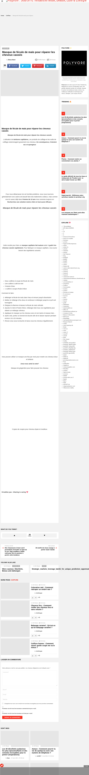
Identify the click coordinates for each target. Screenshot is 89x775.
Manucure (66, 316)
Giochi (65, 301)
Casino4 (65, 275)
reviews (65, 370)
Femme (65, 295)
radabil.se (66, 365)
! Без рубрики (67, 226)
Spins (64, 381)
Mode (64, 327)
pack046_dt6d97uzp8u (69, 344)
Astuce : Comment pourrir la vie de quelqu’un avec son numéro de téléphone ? (43, 751)
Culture (65, 290)
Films (64, 297)
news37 (65, 334)
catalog (65, 280)
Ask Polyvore (66, 254)
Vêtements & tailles (68, 387)
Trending (2, 765)
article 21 (65, 247)
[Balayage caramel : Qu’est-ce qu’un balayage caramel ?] (15, 629)
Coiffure (14, 580)
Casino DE (16, 566)
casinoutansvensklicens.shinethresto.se (74, 278)
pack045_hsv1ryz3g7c (69, 342)
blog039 (65, 257)
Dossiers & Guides (68, 292)
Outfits (65, 341)
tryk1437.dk (66, 384)
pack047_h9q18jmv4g (69, 348)
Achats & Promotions (69, 236)
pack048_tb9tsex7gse (69, 351)
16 (64, 231)
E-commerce (66, 294)
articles (65, 252)
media (65, 323)
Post (44, 566)
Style (64, 382)
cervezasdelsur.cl (68, 282)
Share (3, 72)
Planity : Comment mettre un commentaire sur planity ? (72, 160)
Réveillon (65, 368)
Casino (65, 262)
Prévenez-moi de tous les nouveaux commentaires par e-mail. (19, 708)
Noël (64, 337)
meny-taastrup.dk (68, 325)
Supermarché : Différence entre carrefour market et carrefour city (73, 196)
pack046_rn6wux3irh (69, 346)
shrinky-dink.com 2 (68, 377)
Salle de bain (66, 372)
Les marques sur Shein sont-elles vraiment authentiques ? (73, 213)
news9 (65, 335)
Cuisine (65, 289)
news (64, 330)
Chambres (66, 283)
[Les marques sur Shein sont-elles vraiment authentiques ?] (74, 205)
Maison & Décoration (69, 315)
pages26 (65, 358)
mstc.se (65, 328)
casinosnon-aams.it (68, 276)
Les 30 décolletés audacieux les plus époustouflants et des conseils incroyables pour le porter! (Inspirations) (14, 752)
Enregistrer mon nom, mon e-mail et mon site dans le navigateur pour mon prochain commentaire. (29, 703)
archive (65, 242)
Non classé (66, 339)
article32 (65, 250)
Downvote (44, 535)
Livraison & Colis (67, 313)
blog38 (65, 261)
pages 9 (65, 356)
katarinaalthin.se (67, 308)
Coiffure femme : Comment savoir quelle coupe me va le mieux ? (43, 645)
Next (88, 3)
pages (65, 355)
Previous (1, 3)
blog (64, 256)
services (65, 374)
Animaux (65, 240)
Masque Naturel (67, 322)
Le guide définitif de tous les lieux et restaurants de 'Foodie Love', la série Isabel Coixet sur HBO (74, 178)
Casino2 (65, 271)
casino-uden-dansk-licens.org (71, 268)
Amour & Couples (68, 238)
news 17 (65, 332)
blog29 (65, 259)
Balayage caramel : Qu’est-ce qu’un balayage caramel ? (43, 626)
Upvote (14, 535)
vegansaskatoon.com (69, 386)
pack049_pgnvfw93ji (68, 353)
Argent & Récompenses (69, 243)
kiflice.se (65, 309)
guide (64, 302)
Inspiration (66, 306)
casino (65, 264)
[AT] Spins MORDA (68, 228)
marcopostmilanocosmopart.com (72, 320)
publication (66, 363)
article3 (65, 249)
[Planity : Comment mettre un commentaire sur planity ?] (74, 150)
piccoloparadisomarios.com (70, 360)
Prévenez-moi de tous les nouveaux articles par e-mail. (17, 713)
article (65, 245)
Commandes (66, 287)
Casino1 (65, 269)
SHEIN (65, 375)
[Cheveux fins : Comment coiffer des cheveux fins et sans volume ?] (15, 609)
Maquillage (66, 318)
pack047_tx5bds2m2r (69, 349)
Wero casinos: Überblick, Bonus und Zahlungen (12, 570)
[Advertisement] (44, 9)
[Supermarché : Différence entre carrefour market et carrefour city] (74, 188)
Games (65, 299)
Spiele (65, 379)
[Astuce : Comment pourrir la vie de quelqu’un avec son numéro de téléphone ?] (44, 739)
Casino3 (65, 273)
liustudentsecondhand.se (70, 311)
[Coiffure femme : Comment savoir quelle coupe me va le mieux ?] (15, 647)
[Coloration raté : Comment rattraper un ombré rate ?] (15, 591)
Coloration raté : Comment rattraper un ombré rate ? (42, 588)
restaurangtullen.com (69, 367)
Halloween (66, 304)
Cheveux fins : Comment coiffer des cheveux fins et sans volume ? (42, 607)
